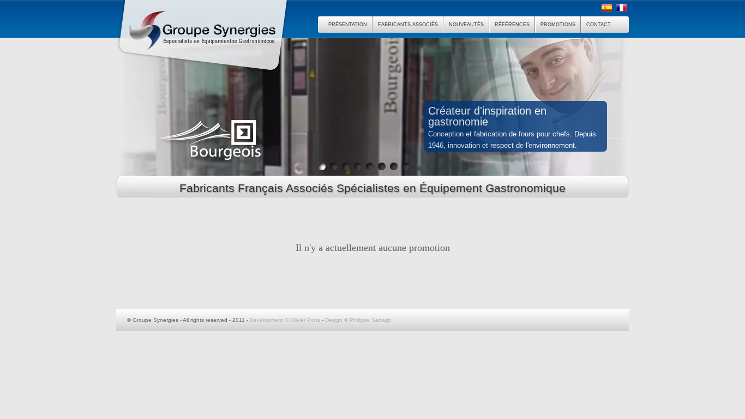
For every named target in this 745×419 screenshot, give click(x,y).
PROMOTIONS (557, 24)
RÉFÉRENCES (512, 24)
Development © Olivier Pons (285, 320)
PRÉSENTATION (347, 24)
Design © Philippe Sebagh (358, 320)
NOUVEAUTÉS (466, 24)
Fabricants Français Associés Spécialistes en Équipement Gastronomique (372, 188)
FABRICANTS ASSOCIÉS (408, 24)
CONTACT (598, 24)
